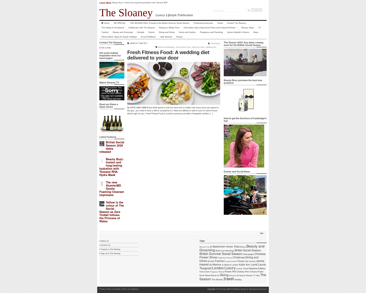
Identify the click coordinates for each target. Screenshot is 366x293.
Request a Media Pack (169, 27)
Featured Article (230, 261)
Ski (218, 275)
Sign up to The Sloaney (111, 253)
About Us (105, 240)
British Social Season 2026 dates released (111, 147)
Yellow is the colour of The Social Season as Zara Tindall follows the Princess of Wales (111, 211)
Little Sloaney (166, 37)
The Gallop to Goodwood (112, 27)
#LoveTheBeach (148, 37)
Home (107, 23)
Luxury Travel (242, 268)
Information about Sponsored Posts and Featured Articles (209, 27)
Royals (179, 37)
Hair (247, 261)
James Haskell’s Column (238, 32)
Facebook (256, 10)
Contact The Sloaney (236, 23)
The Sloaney (126, 12)
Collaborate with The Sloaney (141, 27)
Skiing (224, 275)
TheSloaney (215, 43)
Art (211, 246)
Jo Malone (215, 264)
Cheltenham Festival (225, 258)
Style (258, 275)
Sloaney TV (250, 275)
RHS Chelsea (238, 271)
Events (151, 32)
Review (228, 271)
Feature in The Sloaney (110, 249)
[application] (111, 93)
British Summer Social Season (220, 253)
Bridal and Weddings (166, 47)
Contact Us (105, 245)
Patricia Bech (204, 271)
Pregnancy (214, 272)
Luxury (230, 267)
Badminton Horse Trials (226, 246)
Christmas (239, 257)
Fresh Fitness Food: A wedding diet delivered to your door (168, 55)
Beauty (243, 246)
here (109, 47)
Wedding (238, 279)
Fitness (240, 261)
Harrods (252, 261)
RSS (260, 10)
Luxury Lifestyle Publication (174, 15)
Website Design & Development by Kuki (250, 289)
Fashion (105, 32)
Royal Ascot (210, 275)
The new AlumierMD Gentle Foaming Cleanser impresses (111, 188)
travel (229, 278)
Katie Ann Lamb (198, 47)
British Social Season (248, 250)
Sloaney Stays (247, 27)
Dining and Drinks (167, 32)
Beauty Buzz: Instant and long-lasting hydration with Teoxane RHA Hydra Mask (139, 3)
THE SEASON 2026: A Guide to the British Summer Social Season (159, 23)
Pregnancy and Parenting (211, 32)
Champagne (248, 254)
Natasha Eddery (257, 268)
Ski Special (240, 275)
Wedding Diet (211, 47)
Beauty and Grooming (123, 32)
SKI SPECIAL (120, 23)
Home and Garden (187, 32)
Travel (220, 23)
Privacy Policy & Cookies (110, 289)
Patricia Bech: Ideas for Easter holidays (119, 37)
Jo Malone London (230, 264)
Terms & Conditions (130, 289)
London (218, 267)
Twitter (252, 10)
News (255, 32)
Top (262, 233)
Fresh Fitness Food (183, 47)
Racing (221, 272)
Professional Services (203, 23)
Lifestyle (140, 32)
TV (259, 27)
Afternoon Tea (204, 247)
